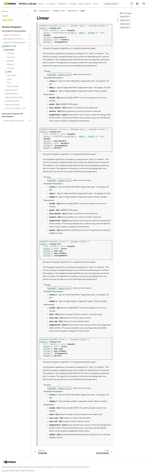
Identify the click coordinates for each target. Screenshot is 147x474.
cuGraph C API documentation (14, 42)
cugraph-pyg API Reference (13, 120)
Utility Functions (13, 86)
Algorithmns (9, 50)
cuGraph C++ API (9, 46)
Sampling (10, 61)
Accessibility (48, 467)
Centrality (10, 53)
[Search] (132, 4)
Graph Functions (11, 90)
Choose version (111, 4)
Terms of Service (36, 467)
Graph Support (84, 4)
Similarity (10, 64)
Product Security (75, 467)
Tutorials (72, 4)
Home (6, 11)
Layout (9, 79)
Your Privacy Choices (21, 467)
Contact (86, 467)
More (95, 4)
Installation (62, 4)
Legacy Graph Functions (14, 97)
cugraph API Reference (11, 35)
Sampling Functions (12, 101)
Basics (41, 4)
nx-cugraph (51, 4)
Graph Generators (11, 94)
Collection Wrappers (12, 104)
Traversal (10, 68)
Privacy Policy (7, 467)
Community (11, 57)
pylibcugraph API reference (13, 39)
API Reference (44, 11)
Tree (8, 83)
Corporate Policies (61, 467)
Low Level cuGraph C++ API (15, 108)
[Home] (35, 11)
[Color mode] (138, 4)
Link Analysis (11, 75)
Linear (9, 72)
